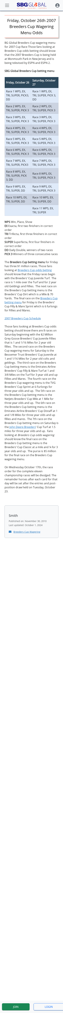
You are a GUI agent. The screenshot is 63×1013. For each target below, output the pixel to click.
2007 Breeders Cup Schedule (23, 318)
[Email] (10, 532)
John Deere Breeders (22, 427)
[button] (57, 5)
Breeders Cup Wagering (26, 531)
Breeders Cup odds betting (35, 270)
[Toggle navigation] (7, 5)
